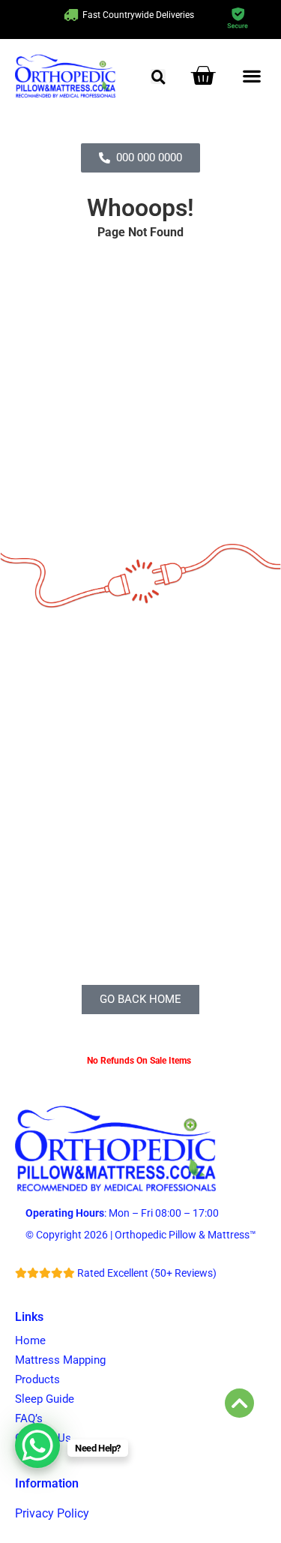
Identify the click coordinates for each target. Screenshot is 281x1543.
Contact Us (43, 1438)
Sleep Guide (44, 1399)
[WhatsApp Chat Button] (37, 1445)
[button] (158, 76)
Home (30, 1340)
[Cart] (203, 75)
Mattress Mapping (60, 1360)
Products (37, 1379)
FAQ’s (29, 1418)
